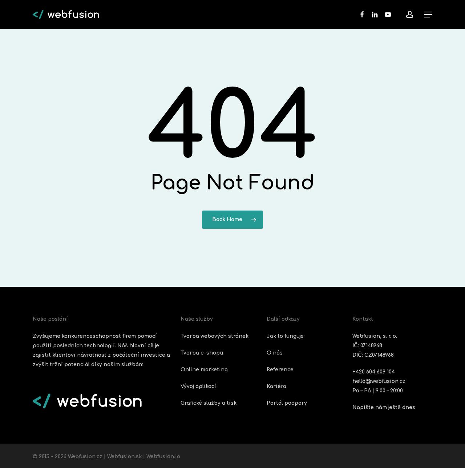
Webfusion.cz (85, 456)
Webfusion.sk (124, 456)
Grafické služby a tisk (208, 403)
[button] (428, 14)
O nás (275, 353)
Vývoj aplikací (198, 386)
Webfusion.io (163, 456)
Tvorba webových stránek (214, 336)
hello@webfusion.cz (378, 381)
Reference (280, 369)
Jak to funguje (285, 336)
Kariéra (276, 386)
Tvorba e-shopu (202, 353)
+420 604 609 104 (373, 372)
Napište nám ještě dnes (383, 407)
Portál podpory (287, 403)
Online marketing (204, 369)
